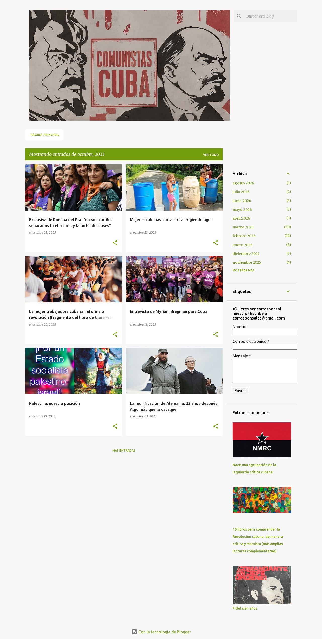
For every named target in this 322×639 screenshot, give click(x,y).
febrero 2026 (244, 236)
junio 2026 (242, 200)
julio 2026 (241, 192)
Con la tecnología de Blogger (164, 632)
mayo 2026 (242, 209)
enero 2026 (243, 245)
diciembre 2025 (246, 253)
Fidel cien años (245, 608)
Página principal (45, 134)
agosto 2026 (243, 183)
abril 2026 (241, 218)
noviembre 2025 (247, 262)
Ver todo (211, 154)
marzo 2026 (243, 227)
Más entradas (123, 450)
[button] (115, 242)
